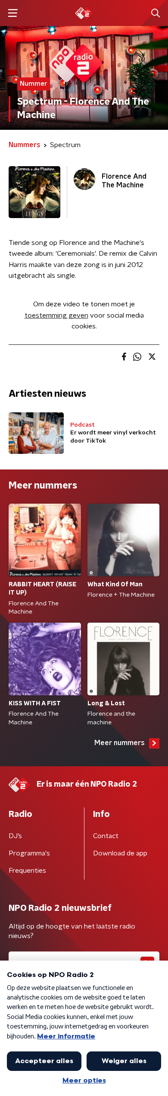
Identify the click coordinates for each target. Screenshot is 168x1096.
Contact (105, 835)
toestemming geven (56, 315)
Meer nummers (119, 742)
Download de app (120, 853)
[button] (12, 13)
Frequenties (27, 870)
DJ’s (15, 835)
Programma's (29, 853)
